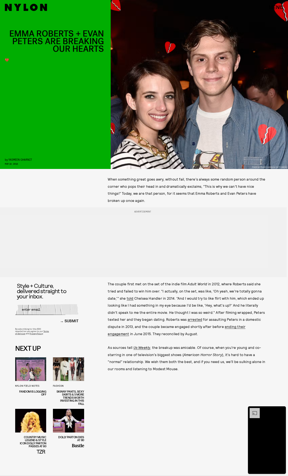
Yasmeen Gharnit (20, 159)
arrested (195, 319)
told (130, 298)
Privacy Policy (36, 333)
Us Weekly (141, 347)
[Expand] (252, 410)
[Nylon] (26, 7)
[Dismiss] (281, 410)
